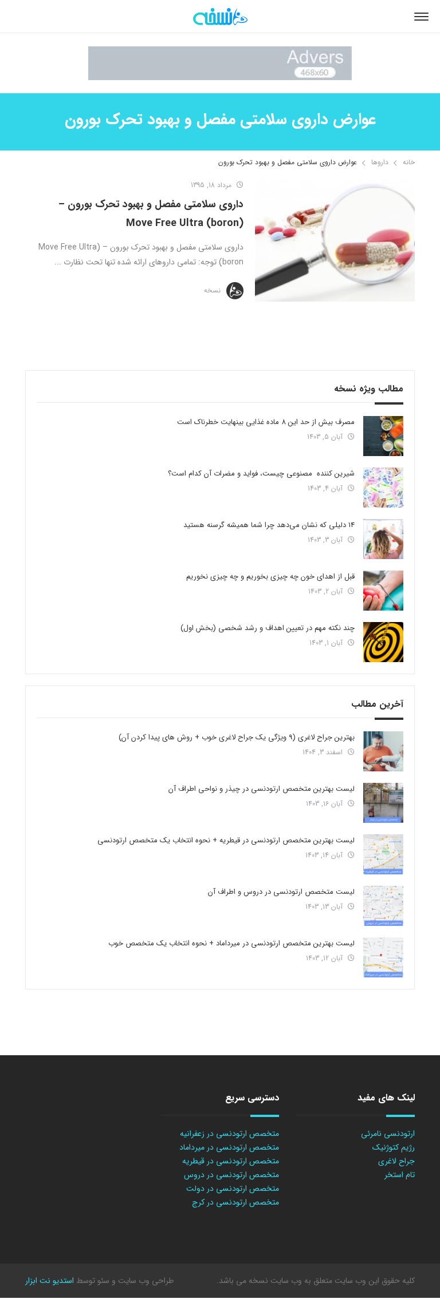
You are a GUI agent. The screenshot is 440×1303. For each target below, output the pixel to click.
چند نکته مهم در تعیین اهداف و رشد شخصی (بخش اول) (267, 628)
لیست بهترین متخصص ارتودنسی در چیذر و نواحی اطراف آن (261, 789)
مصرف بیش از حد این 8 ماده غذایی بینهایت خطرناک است (266, 422)
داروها (379, 162)
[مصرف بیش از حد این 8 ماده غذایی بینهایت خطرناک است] (383, 436)
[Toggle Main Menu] (421, 16)
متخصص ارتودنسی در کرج (235, 1202)
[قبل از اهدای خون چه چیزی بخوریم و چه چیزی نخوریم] (383, 591)
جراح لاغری (396, 1161)
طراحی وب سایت (145, 1280)
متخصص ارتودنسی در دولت (232, 1188)
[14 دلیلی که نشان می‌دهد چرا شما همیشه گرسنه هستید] (383, 539)
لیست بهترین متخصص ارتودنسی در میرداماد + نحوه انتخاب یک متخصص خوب (231, 943)
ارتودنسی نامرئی (388, 1133)
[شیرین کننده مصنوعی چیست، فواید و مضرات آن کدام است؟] (383, 488)
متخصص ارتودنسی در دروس (231, 1175)
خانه (409, 162)
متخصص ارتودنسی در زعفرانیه (229, 1133)
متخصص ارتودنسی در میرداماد (229, 1147)
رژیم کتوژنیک (393, 1147)
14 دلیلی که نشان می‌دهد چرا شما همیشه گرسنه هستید (269, 525)
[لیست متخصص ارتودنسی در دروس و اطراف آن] (383, 906)
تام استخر (399, 1175)
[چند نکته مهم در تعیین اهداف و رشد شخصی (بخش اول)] (383, 642)
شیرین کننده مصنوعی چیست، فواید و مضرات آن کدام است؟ (261, 474)
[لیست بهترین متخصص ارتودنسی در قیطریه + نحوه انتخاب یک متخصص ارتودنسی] (383, 854)
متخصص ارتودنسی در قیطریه (230, 1161)
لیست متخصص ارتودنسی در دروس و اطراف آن (281, 892)
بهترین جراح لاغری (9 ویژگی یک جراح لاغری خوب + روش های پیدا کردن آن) (237, 737)
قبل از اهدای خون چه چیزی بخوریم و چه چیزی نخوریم (270, 577)
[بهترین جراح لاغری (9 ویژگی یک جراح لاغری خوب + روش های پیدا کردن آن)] (383, 751)
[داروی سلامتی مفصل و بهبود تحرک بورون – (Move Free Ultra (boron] (335, 240)
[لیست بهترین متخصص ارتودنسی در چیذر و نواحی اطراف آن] (383, 803)
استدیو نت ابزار (49, 1280)
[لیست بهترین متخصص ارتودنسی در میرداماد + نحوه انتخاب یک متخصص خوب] (383, 957)
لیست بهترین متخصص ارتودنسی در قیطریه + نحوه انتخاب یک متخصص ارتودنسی (226, 840)
